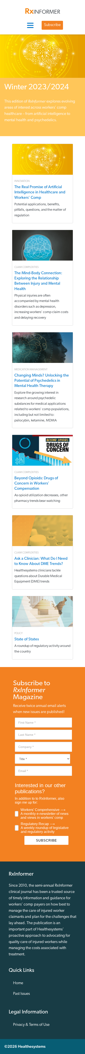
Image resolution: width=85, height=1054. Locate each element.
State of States (26, 639)
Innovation (22, 181)
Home (18, 983)
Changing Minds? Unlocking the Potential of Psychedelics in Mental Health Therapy (41, 381)
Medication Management (31, 369)
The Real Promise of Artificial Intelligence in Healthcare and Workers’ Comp (39, 192)
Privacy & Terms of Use (31, 1025)
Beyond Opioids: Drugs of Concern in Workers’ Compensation (36, 483)
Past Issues (21, 994)
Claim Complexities (26, 267)
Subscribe (52, 25)
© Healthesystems (25, 1046)
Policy (18, 633)
